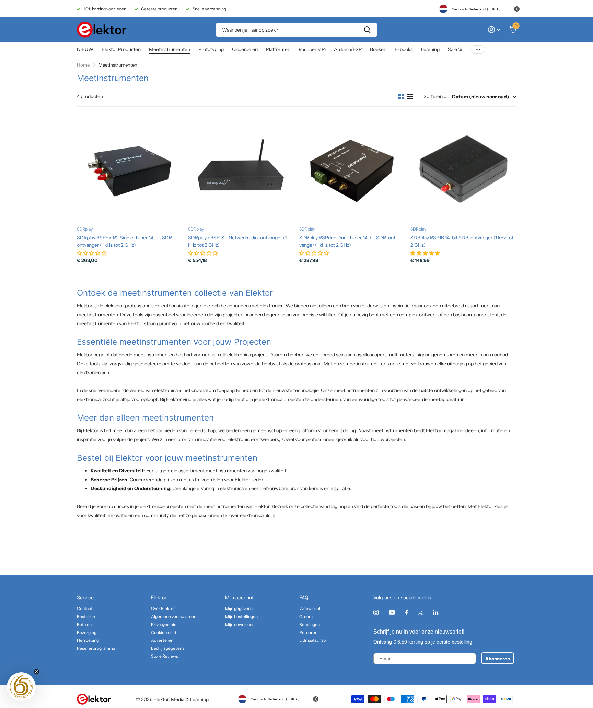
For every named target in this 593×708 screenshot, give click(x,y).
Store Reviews (164, 656)
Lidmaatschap (312, 640)
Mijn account (239, 597)
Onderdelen (245, 49)
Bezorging (86, 632)
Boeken (378, 49)
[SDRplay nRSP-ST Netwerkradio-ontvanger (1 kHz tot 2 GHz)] (241, 168)
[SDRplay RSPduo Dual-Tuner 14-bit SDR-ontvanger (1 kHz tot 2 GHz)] (352, 168)
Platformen (278, 49)
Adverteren (162, 640)
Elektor (158, 597)
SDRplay (85, 229)
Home (83, 65)
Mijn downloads (239, 624)
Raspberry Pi (312, 49)
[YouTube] (392, 613)
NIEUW (85, 49)
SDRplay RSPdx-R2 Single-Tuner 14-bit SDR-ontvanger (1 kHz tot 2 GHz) (125, 241)
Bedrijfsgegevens (167, 648)
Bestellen (86, 616)
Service (85, 597)
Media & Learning (190, 699)
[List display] (410, 96)
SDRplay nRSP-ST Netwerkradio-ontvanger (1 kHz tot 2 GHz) (237, 241)
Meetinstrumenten (169, 49)
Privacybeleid (163, 624)
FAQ (304, 597)
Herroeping (88, 640)
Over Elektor (163, 608)
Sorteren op (436, 96)
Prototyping (211, 49)
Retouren (308, 632)
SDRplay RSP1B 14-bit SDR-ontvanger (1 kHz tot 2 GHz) (461, 241)
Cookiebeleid (163, 632)
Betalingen (309, 624)
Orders (306, 616)
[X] (420, 613)
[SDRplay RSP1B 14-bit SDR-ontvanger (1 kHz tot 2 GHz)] (463, 168)
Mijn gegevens (239, 608)
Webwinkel (309, 608)
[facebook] (406, 612)
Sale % (455, 49)
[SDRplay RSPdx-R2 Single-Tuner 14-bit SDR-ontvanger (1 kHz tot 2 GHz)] (130, 168)
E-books (404, 49)
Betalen (84, 624)
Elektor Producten (121, 49)
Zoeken (367, 30)
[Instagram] (376, 612)
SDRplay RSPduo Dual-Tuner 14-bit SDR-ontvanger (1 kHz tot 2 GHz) (348, 241)
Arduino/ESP (348, 49)
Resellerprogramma (96, 648)
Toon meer (477, 49)
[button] (21, 686)
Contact (84, 608)
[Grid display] (401, 96)
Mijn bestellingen (241, 616)
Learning (430, 49)
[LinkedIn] (435, 612)
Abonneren (497, 658)
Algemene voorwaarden (173, 616)
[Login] (494, 29)
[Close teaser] (36, 671)
